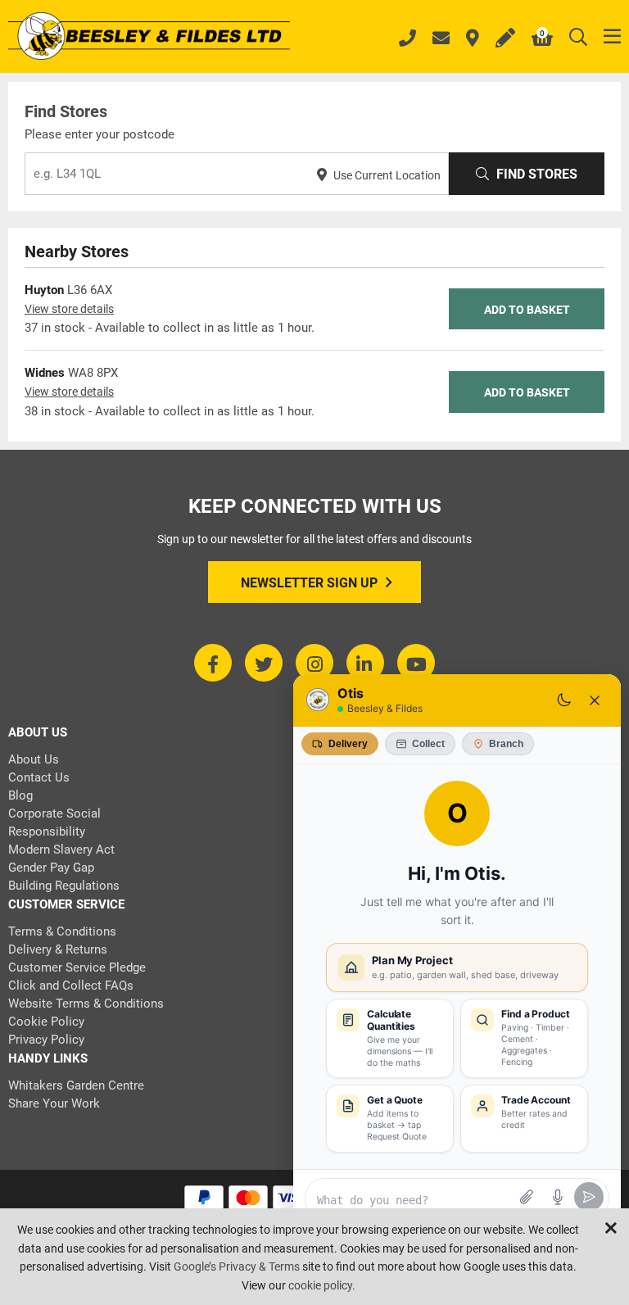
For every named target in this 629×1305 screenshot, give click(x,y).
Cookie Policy (46, 1021)
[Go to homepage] (149, 37)
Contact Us (39, 777)
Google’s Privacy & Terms (237, 1266)
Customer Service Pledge (77, 967)
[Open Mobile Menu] (612, 37)
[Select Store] (472, 39)
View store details (69, 308)
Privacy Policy (46, 1039)
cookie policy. (321, 1285)
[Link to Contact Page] (441, 39)
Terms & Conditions (62, 931)
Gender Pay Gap (51, 867)
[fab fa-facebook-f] (213, 663)
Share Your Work (54, 1103)
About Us (33, 759)
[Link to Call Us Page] (407, 40)
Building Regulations (64, 885)
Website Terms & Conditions (86, 1003)
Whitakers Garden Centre (76, 1085)
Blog (20, 795)
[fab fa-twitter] (264, 663)
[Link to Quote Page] (505, 39)
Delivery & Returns (57, 949)
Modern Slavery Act (61, 849)
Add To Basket (527, 309)
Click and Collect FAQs (70, 985)
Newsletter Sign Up (309, 583)
